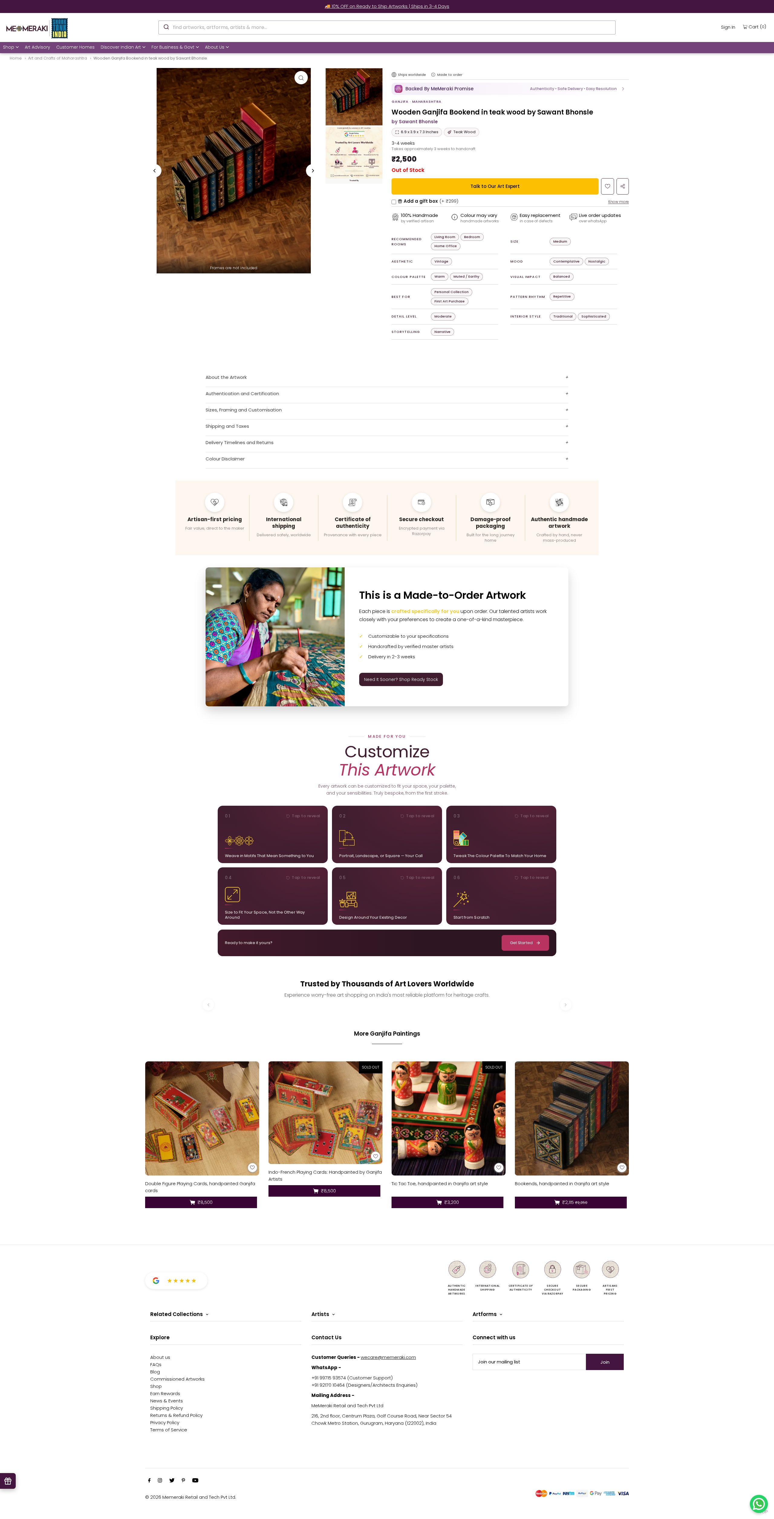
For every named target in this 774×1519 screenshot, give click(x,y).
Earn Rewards (165, 1393)
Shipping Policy (166, 1408)
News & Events (166, 1401)
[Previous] (154, 170)
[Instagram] (160, 1481)
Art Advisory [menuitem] (37, 47)
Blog (155, 1372)
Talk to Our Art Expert (495, 186)
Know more (618, 201)
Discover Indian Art (121, 47)
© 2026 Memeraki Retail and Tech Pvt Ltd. (190, 1497)
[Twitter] (171, 1481)
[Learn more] (433, 74)
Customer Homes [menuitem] (75, 47)
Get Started (521, 942)
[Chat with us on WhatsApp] (759, 1504)
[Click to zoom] (301, 77)
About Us (214, 47)
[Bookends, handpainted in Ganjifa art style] (572, 1118)
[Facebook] (149, 1481)
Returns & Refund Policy (176, 1415)
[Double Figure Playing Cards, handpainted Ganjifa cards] (202, 1118)
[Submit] (166, 26)
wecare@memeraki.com (388, 1357)
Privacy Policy (164, 1422)
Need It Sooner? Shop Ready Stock (401, 679)
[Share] (622, 186)
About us (160, 1357)
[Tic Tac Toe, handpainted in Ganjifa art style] (449, 1118)
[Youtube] (195, 1481)
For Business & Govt (172, 47)
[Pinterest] (183, 1481)
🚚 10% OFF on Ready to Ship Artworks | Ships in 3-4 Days (387, 6)
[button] (510, 89)
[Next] (312, 170)
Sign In (728, 27)
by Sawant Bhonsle (415, 121)
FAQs (155, 1364)
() (757, 26)
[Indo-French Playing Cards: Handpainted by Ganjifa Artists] (325, 1112)
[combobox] (387, 27)
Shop (8, 47)
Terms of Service (168, 1430)
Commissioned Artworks (177, 1379)
